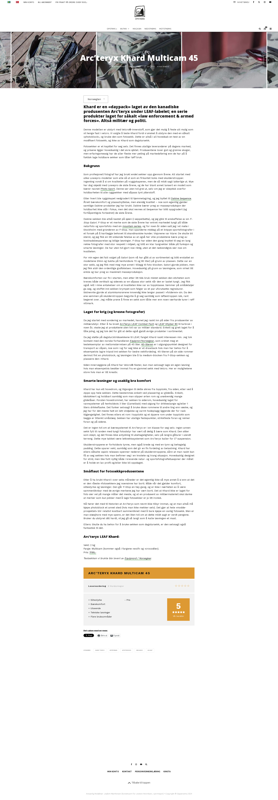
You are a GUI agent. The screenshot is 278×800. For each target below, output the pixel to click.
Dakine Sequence (181, 198)
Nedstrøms (150, 29)
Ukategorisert (135, 66)
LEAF (150, 650)
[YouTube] (270, 1)
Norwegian (94, 99)
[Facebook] (253, 1)
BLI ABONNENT (45, 2)
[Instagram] (264, 1)
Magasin (137, 29)
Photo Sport (108, 188)
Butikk (123, 29)
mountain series (131, 226)
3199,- (92, 552)
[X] (259, 1)
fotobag (114, 650)
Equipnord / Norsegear (138, 558)
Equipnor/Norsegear (142, 340)
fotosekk (127, 650)
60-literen (147, 344)
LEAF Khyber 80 (168, 324)
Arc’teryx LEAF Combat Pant (137, 324)
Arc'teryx (100, 650)
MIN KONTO (28, 2)
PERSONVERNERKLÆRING (147, 771)
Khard (113, 536)
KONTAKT (127, 771)
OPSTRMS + (112, 29)
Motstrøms (165, 29)
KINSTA (167, 771)
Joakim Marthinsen (117, 66)
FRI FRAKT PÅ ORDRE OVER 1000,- (71, 2)
